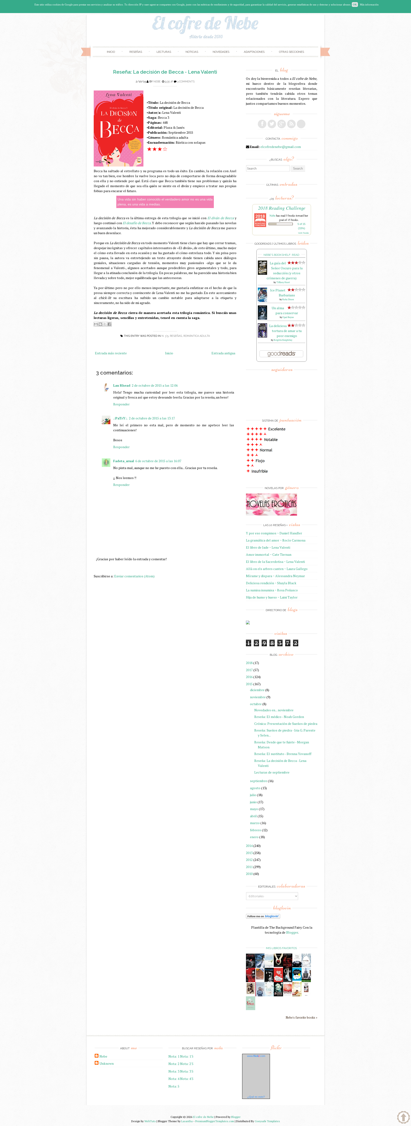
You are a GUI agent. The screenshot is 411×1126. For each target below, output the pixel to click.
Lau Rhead (121, 385)
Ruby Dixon (288, 299)
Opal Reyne (288, 317)
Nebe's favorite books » (301, 1018)
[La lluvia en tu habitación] (259, 995)
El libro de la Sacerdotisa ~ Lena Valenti (275, 561)
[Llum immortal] (250, 993)
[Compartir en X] (105, 324)
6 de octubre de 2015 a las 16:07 (158, 461)
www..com (256, 1056)
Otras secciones (291, 51)
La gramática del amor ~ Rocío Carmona (275, 540)
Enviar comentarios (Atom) (134, 576)
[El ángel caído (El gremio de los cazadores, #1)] (250, 981)
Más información (369, 4)
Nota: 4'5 (186, 1078)
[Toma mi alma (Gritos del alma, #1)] (287, 966)
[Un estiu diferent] (259, 979)
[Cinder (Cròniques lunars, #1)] (287, 981)
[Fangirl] (250, 1009)
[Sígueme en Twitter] (272, 124)
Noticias (192, 51)
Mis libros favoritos (281, 948)
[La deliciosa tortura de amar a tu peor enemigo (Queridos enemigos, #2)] (262, 336)
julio (253, 795)
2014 (249, 845)
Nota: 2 (173, 1063)
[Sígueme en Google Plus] (281, 124)
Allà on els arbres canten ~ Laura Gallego (277, 568)
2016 (249, 677)
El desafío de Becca (137, 223)
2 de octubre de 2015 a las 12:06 (155, 385)
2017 (249, 670)
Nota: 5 (173, 1086)
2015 (249, 684)
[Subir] (403, 1118)
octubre (256, 704)
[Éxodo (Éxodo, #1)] (250, 966)
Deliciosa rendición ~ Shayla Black (271, 583)
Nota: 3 (173, 1071)
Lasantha (187, 1121)
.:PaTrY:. (120, 418)
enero (254, 837)
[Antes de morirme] (306, 995)
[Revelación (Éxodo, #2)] (269, 981)
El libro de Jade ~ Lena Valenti (268, 547)
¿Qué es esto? (256, 1096)
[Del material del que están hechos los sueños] (278, 981)
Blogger (292, 932)
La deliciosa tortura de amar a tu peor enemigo (285, 330)
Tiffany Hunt (283, 282)
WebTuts (150, 1121)
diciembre (257, 690)
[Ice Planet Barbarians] (262, 300)
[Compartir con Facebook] (109, 324)
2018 (249, 662)
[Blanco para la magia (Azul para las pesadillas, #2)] (297, 966)
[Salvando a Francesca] (278, 995)
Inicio (111, 51)
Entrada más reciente (111, 353)
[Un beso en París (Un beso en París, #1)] (306, 981)
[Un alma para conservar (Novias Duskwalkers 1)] (262, 318)
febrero (255, 830)
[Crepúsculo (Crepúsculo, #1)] (278, 965)
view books (303, 232)
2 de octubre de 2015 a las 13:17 (152, 418)
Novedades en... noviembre (274, 710)
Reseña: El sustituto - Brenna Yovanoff (282, 753)
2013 (249, 852)
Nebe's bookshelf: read (281, 255)
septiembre (258, 781)
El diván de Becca (220, 218)
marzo (255, 823)
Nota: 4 (173, 1078)
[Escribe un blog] (100, 324)
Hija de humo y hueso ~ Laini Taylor (272, 597)
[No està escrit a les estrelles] (297, 979)
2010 (249, 873)
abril (253, 816)
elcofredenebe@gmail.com (280, 146)
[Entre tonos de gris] (269, 966)
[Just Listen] (297, 995)
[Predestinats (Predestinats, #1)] (259, 966)
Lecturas (164, 51)
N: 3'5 (164, 335)
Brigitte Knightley (283, 340)
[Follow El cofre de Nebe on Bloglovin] (263, 917)
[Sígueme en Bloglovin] (301, 124)
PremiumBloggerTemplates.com (214, 1121)
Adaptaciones (254, 51)
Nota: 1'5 (186, 1056)
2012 (249, 859)
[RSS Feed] (291, 124)
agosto (255, 788)
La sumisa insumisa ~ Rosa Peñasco (272, 590)
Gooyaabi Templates (267, 1121)
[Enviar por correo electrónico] (95, 324)
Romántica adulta (196, 335)
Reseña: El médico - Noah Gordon (279, 716)
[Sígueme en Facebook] (262, 124)
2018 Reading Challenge (281, 208)
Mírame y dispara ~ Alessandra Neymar (275, 576)
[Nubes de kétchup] (287, 995)
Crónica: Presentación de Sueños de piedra (285, 723)
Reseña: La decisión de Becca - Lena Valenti (165, 72)
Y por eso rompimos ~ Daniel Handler (274, 533)
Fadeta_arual (123, 461)
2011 (249, 867)
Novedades (221, 51)
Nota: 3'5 (186, 1071)
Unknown (106, 1063)
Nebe (157, 81)
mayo (254, 809)
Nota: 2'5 (186, 1063)
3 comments (186, 81)
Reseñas (135, 51)
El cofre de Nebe (203, 1117)
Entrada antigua (223, 353)
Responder (121, 404)
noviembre (258, 697)
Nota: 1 (173, 1056)
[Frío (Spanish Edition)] (269, 995)
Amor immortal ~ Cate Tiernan (268, 554)
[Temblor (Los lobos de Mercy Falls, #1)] (306, 966)
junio (253, 802)
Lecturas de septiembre (271, 772)
